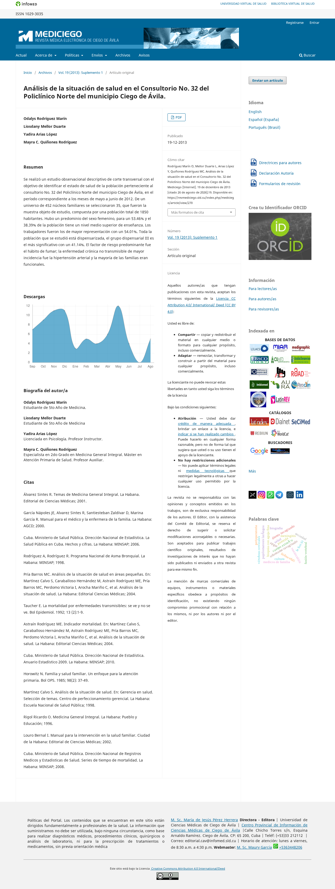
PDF (178, 117)
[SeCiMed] (300, 424)
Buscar (309, 55)
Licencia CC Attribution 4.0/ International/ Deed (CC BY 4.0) (202, 305)
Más (252, 471)
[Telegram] (279, 497)
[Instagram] (261, 497)
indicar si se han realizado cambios (206, 434)
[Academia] (290, 497)
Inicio (28, 72)
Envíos (98, 55)
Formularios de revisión (279, 183)
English (255, 111)
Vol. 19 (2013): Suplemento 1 (80, 72)
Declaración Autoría (276, 173)
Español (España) (264, 119)
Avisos (144, 55)
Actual (21, 55)
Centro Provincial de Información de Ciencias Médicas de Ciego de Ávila (239, 828)
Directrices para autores (280, 162)
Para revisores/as (264, 309)
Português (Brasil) (264, 127)
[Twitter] (252, 497)
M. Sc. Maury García (254, 847)
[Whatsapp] (270, 497)
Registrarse (295, 22)
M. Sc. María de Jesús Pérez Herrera (204, 819)
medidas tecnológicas (208, 470)
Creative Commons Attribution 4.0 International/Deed (187, 868)
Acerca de (44, 55)
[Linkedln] (299, 497)
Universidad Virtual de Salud (243, 3)
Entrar (314, 22)
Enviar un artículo (267, 80)
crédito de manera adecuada (206, 423)
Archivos (122, 55)
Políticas (72, 55)
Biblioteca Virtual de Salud (293, 3)
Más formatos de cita (187, 212)
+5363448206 (290, 847)
